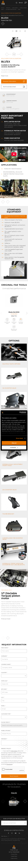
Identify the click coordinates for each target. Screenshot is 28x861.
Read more (4, 76)
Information (14, 751)
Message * (4, 738)
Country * (4, 672)
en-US (21, 2)
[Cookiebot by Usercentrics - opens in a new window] (19, 413)
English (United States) (14, 830)
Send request (14, 776)
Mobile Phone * (6, 730)
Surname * (4, 656)
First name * (4, 647)
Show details (19, 438)
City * (2, 697)
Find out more (5, 619)
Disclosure (9, 764)
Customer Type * (6, 714)
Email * (3, 705)
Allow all (14, 443)
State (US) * (4, 680)
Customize (13, 447)
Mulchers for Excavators (11, 9)
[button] (7, 54)
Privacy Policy (6, 748)
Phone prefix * (5, 722)
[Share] (25, 31)
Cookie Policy (14, 856)
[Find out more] (3, 23)
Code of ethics (14, 858)
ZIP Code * (4, 689)
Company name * (6, 664)
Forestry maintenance (12, 169)
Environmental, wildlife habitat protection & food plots (13, 174)
